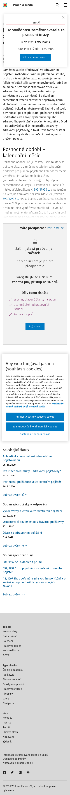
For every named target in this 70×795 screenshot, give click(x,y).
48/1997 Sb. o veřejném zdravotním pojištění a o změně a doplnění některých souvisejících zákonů (34, 582)
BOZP (6, 655)
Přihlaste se (55, 228)
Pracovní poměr (12, 645)
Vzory (6, 698)
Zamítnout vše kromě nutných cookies (35, 426)
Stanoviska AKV (11, 679)
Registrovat (35, 326)
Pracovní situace (12, 688)
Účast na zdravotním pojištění (22, 532)
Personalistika (11, 650)
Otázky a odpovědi (13, 684)
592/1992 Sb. (42, 189)
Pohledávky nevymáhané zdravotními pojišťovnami (27, 458)
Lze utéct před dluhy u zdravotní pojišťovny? (32, 471)
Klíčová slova (10, 732)
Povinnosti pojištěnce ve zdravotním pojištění (32, 482)
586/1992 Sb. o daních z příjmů (23, 562)
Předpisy (8, 693)
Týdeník (7, 741)
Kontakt (7, 717)
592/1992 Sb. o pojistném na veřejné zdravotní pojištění (33, 570)
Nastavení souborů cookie (18, 763)
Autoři (6, 727)
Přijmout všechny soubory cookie (35, 416)
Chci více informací (35, 57)
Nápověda (9, 737)
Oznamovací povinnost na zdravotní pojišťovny (33, 522)
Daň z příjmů (10, 636)
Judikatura (9, 674)
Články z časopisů (13, 669)
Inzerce (7, 722)
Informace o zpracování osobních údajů (25, 754)
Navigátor (8, 703)
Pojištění (8, 641)
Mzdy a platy (10, 631)
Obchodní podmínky (14, 758)
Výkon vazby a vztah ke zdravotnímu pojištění (32, 511)
